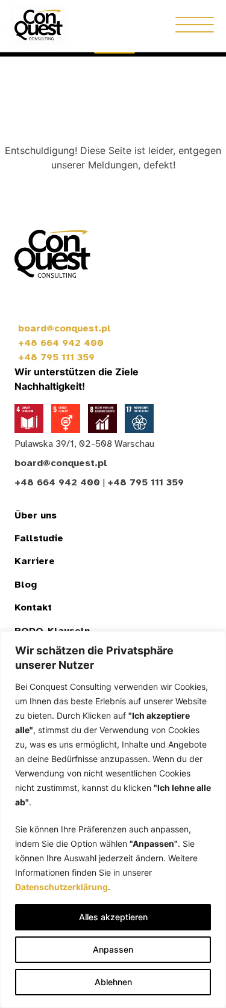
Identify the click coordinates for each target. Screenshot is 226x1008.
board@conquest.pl (64, 328)
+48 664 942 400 (61, 343)
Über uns (35, 515)
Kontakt (33, 607)
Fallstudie (38, 538)
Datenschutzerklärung (61, 887)
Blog (25, 585)
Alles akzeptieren (113, 917)
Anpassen (113, 949)
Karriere (34, 561)
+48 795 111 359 (56, 357)
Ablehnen (113, 982)
